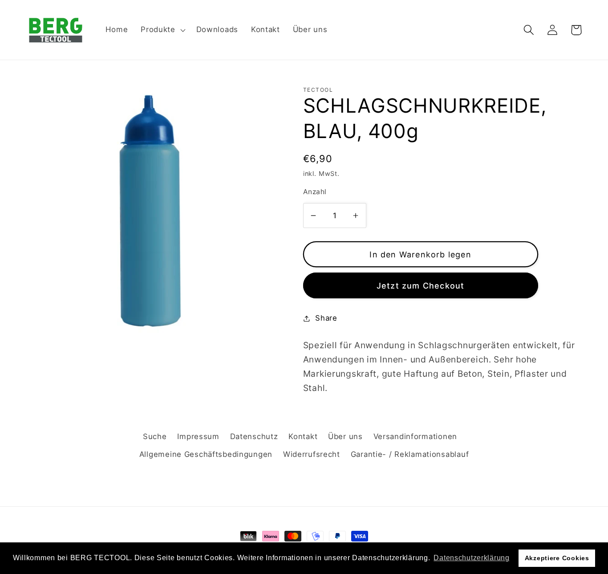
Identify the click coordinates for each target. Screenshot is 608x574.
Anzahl (315, 191)
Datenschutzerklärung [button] (471, 558)
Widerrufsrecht (311, 454)
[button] (162, 30)
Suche (155, 436)
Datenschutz (254, 436)
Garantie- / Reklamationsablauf (410, 454)
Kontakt (302, 436)
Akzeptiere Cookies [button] (557, 558)
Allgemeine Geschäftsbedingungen (205, 454)
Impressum (198, 436)
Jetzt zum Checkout (421, 285)
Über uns (345, 436)
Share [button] (326, 317)
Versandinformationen (415, 436)
